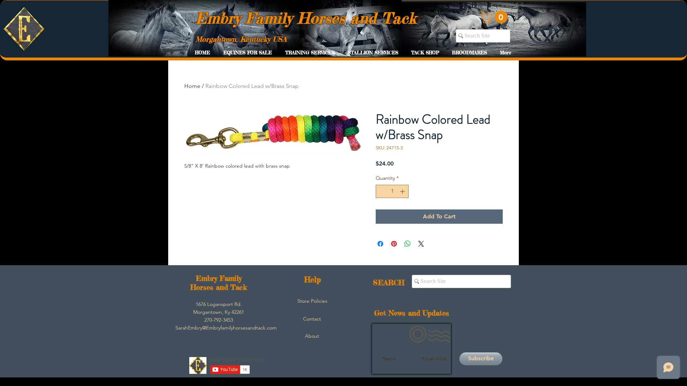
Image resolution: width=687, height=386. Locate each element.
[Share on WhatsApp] (407, 243)
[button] (494, 17)
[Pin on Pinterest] (394, 243)
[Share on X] (421, 243)
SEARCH (388, 282)
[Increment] (403, 191)
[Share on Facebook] (380, 243)
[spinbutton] (392, 191)
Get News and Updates (411, 312)
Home (192, 86)
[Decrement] (381, 191)
